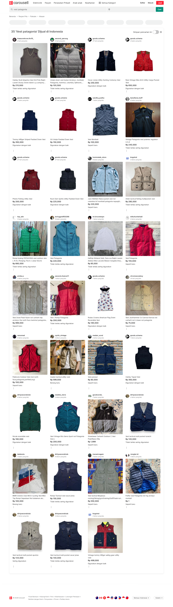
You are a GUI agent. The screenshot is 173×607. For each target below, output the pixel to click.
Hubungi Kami (44, 596)
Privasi (56, 599)
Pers (51, 596)
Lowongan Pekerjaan (73, 596)
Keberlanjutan (59, 596)
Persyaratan (48, 599)
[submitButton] (159, 9)
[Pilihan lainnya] (13, 91)
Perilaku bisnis (64, 599)
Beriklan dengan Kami (35, 599)
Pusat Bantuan (33, 596)
